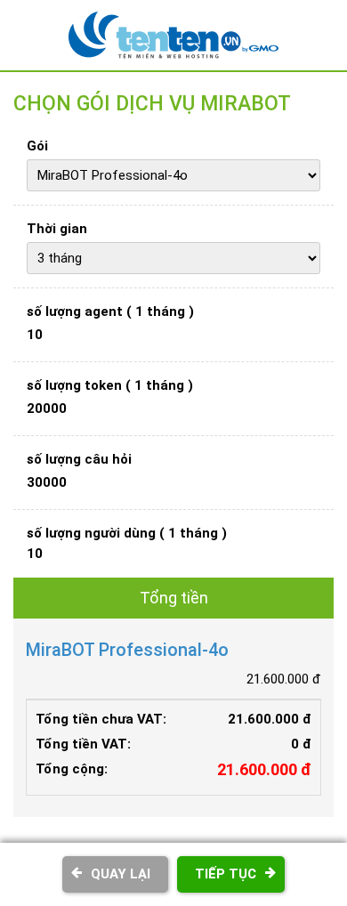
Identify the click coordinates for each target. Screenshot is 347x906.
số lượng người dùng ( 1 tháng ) (127, 533)
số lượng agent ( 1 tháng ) (110, 311)
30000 (47, 482)
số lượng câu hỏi (79, 459)
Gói (37, 146)
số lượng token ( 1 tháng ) (110, 385)
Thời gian (57, 229)
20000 (47, 408)
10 (35, 335)
